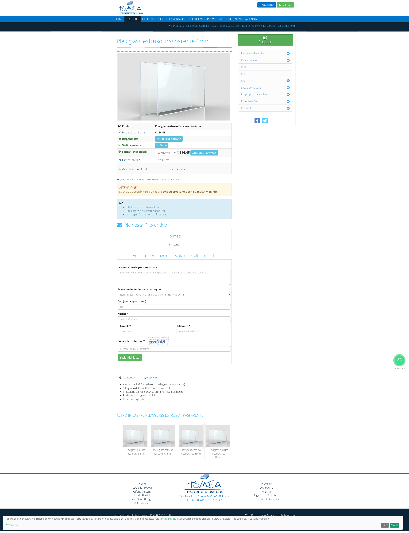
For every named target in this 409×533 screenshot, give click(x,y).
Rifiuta (385, 524)
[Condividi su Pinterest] (272, 120)
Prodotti (132, 19)
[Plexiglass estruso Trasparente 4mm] (135, 436)
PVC (243, 80)
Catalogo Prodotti (142, 487)
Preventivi (214, 19)
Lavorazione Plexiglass (142, 499)
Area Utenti (266, 487)
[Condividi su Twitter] (265, 120)
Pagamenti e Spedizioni (267, 495)
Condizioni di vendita (267, 499)
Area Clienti (267, 4)
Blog (228, 19)
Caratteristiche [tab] (130, 377)
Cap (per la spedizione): (132, 301)
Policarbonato (249, 60)
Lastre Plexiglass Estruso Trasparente (232, 25)
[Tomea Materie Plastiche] (159, 8)
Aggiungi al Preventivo (204, 152)
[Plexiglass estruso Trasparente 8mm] (191, 436)
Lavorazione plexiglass (186, 19)
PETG (244, 67)
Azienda (251, 19)
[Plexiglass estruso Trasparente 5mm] (163, 436)
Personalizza (11, 524)
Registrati (286, 4)
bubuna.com (288, 515)
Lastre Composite (251, 87)
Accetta (394, 524)
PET (243, 74)
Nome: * (123, 313)
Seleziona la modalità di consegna (139, 289)
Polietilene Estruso (251, 101)
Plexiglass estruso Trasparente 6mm (275, 25)
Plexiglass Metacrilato (197, 25)
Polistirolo (246, 108)
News (239, 19)
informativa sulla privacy (171, 518)
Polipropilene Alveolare (254, 94)
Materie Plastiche (142, 495)
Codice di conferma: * (131, 341)
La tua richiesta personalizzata (137, 267)
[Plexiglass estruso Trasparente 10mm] (218, 436)
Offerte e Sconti (154, 19)
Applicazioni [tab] (154, 377)
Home (119, 19)
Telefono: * (183, 326)
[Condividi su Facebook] (257, 120)
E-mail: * (125, 326)
